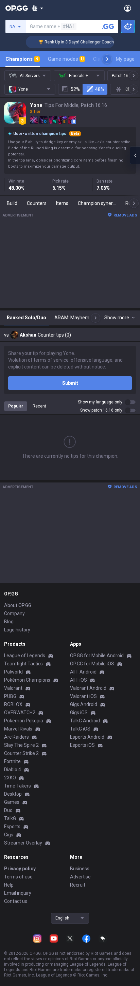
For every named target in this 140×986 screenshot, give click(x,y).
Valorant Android (88, 688)
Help (9, 885)
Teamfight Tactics (23, 663)
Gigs (8, 834)
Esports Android (87, 737)
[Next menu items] (107, 59)
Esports (12, 826)
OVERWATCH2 (19, 712)
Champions (21, 59)
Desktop (13, 794)
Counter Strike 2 (21, 753)
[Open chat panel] (135, 155)
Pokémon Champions (27, 680)
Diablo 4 (12, 769)
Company (14, 613)
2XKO (10, 777)
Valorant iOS (83, 696)
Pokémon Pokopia (23, 720)
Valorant (13, 688)
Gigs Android (83, 704)
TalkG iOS (80, 729)
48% (99, 89)
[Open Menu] (128, 8)
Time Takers (17, 786)
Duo (8, 810)
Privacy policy (20, 868)
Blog (9, 621)
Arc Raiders (16, 737)
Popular (15, 406)
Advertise (80, 876)
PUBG (10, 696)
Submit (70, 383)
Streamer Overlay (23, 843)
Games (11, 802)
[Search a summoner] (108, 26)
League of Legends (24, 655)
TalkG (10, 818)
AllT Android (83, 672)
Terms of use (18, 876)
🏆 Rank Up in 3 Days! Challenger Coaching (75, 42)
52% (75, 89)
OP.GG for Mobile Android (97, 655)
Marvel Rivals (18, 729)
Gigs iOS (79, 712)
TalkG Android (85, 720)
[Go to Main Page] (16, 8)
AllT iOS (78, 680)
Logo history (17, 629)
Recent (39, 406)
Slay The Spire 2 (21, 745)
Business (79, 868)
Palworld (13, 672)
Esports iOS (82, 745)
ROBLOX (13, 704)
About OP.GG (17, 605)
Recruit (77, 885)
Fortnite (12, 761)
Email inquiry (17, 893)
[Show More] (38, 8)
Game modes (66, 59)
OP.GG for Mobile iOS (92, 663)
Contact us (15, 901)
